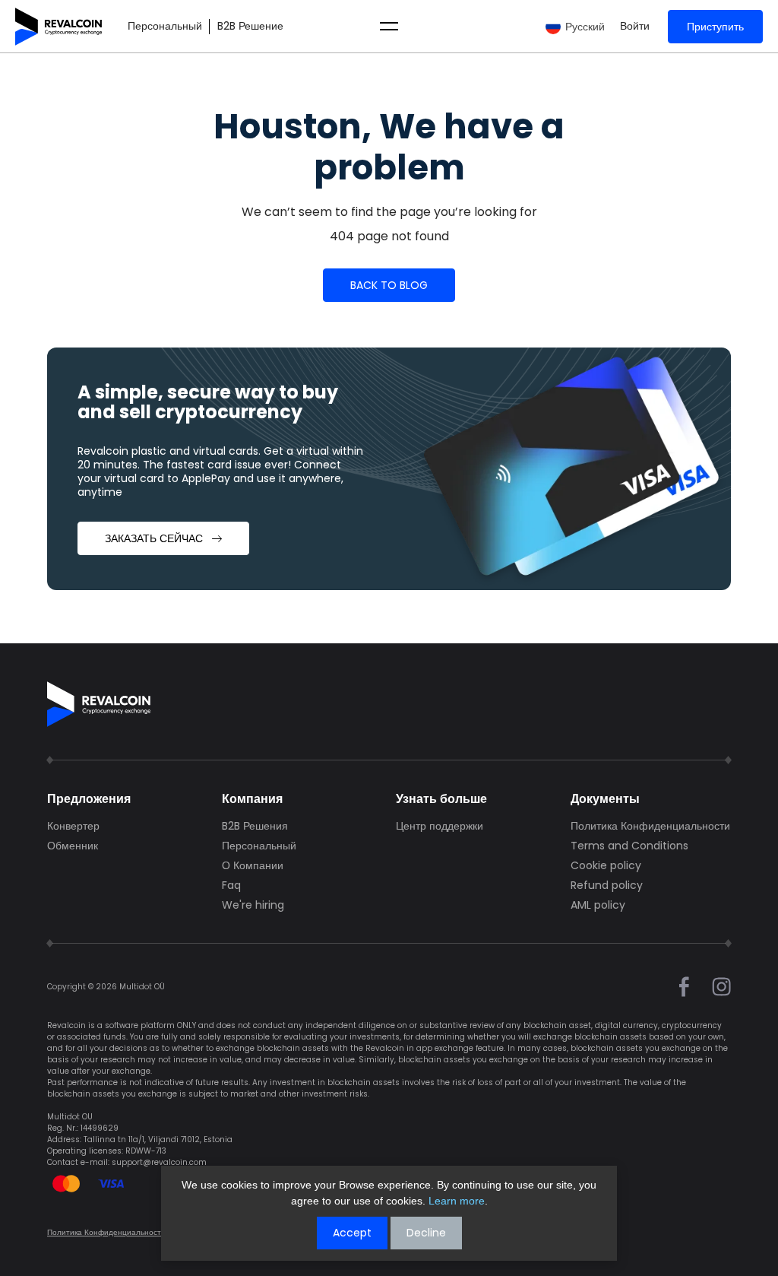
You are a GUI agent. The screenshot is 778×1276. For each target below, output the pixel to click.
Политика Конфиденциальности (650, 826)
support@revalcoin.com (159, 1162)
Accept (352, 1232)
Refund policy (607, 885)
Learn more (457, 1201)
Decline (426, 1232)
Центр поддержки (439, 826)
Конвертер (73, 826)
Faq (231, 885)
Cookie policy (606, 865)
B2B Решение (250, 26)
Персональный (165, 26)
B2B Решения (255, 826)
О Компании (252, 865)
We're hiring (253, 905)
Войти (635, 26)
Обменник (72, 845)
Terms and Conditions (629, 845)
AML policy (598, 905)
